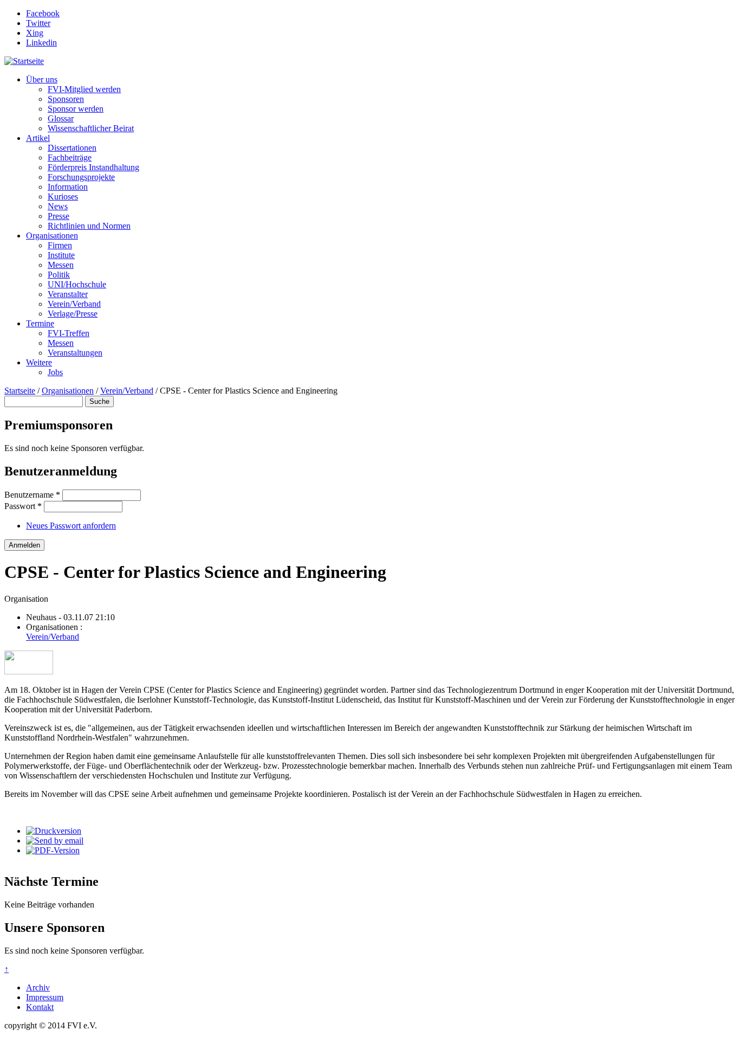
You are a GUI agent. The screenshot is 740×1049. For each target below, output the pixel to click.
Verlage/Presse (73, 313)
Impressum (44, 997)
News (58, 206)
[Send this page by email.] (54, 840)
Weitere (39, 362)
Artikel (38, 138)
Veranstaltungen (75, 352)
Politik (59, 274)
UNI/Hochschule (77, 284)
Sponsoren (66, 99)
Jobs (55, 372)
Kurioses (63, 196)
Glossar (61, 118)
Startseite (19, 390)
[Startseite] (24, 61)
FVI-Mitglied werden (84, 89)
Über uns (41, 79)
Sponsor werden (75, 108)
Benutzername (32, 494)
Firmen (60, 245)
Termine (40, 323)
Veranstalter (68, 294)
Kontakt (40, 1007)
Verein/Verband (74, 303)
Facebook (43, 13)
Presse (58, 216)
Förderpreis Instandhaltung (93, 167)
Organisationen (52, 235)
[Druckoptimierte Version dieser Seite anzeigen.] (53, 830)
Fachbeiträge (70, 157)
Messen (61, 264)
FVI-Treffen (68, 333)
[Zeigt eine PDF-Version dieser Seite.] (53, 850)
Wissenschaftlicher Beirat (91, 128)
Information (68, 186)
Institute (61, 255)
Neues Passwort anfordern (71, 525)
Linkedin (41, 42)
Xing (34, 32)
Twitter (38, 23)
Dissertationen (72, 147)
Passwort (23, 506)
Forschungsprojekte (81, 177)
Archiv (38, 987)
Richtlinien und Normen (89, 225)
